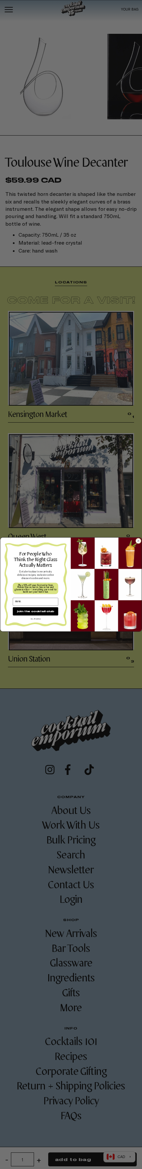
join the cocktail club (35, 611)
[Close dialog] (138, 540)
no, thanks (35, 618)
